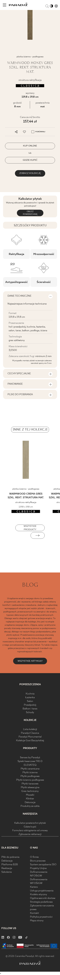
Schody (30, 712)
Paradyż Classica (30, 733)
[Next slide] (38, 535)
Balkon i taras (30, 708)
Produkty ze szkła (30, 806)
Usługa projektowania (41, 890)
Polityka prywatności (41, 916)
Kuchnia (30, 693)
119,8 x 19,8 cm (30, 97)
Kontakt (34, 913)
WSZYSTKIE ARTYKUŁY (30, 661)
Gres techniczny (30, 791)
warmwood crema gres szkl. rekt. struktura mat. (26, 495)
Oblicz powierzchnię (30, 213)
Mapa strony (37, 920)
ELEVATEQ (30, 765)
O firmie (34, 857)
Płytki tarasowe (30, 783)
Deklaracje (7, 860)
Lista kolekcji (30, 729)
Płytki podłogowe (30, 776)
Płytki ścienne (30, 772)
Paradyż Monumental (30, 736)
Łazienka (30, 697)
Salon (30, 701)
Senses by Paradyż (30, 757)
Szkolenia (6, 872)
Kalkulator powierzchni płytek (30, 823)
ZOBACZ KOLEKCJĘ (30, 173)
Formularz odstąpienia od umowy (30, 830)
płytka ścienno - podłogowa (25, 489)
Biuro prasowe (37, 860)
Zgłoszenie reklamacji (30, 834)
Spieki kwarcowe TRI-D (30, 761)
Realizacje (6, 868)
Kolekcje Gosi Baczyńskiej (30, 740)
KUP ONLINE (30, 146)
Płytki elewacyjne (30, 787)
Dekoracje (30, 802)
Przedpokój (30, 705)
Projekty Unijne (38, 868)
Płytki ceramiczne (30, 768)
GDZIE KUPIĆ (30, 160)
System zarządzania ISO (43, 864)
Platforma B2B (9, 864)
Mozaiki (30, 795)
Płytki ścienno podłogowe (30, 780)
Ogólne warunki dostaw (42, 898)
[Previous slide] (22, 535)
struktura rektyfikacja (25, 502)
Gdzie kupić (30, 826)
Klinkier (30, 798)
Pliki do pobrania (10, 857)
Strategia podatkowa (41, 902)
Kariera (34, 887)
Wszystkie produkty (30, 528)
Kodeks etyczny (38, 894)
